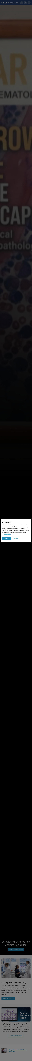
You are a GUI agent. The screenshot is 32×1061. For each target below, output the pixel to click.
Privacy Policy (7, 534)
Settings (16, 538)
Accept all (6, 538)
